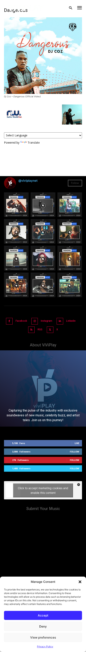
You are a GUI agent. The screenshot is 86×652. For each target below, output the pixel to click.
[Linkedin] (60, 321)
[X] (50, 330)
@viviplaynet (28, 181)
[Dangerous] (43, 92)
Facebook (21, 321)
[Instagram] (34, 321)
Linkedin (71, 321)
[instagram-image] (16, 204)
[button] (80, 582)
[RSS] (31, 330)
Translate (34, 142)
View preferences (43, 637)
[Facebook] (9, 321)
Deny (43, 626)
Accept (43, 615)
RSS (40, 329)
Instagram (46, 321)
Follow (75, 183)
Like (77, 443)
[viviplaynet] (26, 8)
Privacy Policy (45, 646)
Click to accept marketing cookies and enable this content (43, 490)
